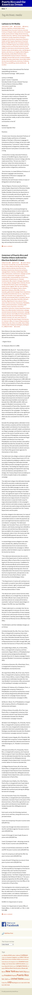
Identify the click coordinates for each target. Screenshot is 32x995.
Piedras (4, 304)
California (14, 35)
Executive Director (24, 959)
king (6, 966)
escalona (17, 326)
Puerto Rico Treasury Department (17, 308)
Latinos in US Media (11, 24)
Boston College (14, 34)
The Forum (16, 263)
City (5, 957)
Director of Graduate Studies (20, 43)
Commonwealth (6, 277)
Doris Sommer (20, 44)
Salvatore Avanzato (7, 317)
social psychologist (25, 57)
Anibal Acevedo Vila (14, 266)
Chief (3, 273)
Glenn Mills (16, 290)
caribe (3, 957)
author (13, 955)
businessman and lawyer (21, 270)
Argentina (9, 28)
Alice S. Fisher (5, 266)
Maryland (7, 299)
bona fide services (21, 268)
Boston (8, 34)
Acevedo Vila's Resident (22, 264)
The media (9, 59)
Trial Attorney (25, 319)
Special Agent (17, 319)
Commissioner (8, 273)
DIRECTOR (10, 43)
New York (10, 971)
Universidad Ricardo (11, 61)
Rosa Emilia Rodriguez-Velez (19, 315)
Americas (4, 28)
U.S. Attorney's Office (7, 321)
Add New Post (9, 933)
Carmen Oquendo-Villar (23, 35)
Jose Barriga (25, 50)
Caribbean (24, 955)
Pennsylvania (19, 303)
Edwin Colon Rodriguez (21, 284)
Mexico (19, 968)
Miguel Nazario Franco (12, 301)
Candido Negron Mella (21, 272)
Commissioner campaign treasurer (16, 275)
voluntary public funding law (9, 325)
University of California (23, 61)
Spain (9, 979)
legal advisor (20, 295)
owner (3, 303)
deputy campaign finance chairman (16, 283)
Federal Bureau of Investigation (10, 288)
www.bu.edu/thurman (20, 63)
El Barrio (10, 959)
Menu (3, 9)
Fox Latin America (10, 48)
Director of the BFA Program (9, 44)
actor (3, 955)
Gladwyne (10, 290)
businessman (10, 270)
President (8, 975)
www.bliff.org (11, 63)
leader (14, 966)
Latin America (9, 52)
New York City (20, 971)
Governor (22, 290)
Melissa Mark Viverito (11, 968)
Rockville (9, 315)
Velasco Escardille (16, 323)
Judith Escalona (20, 964)
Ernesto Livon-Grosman (12, 46)
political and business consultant (14, 304)
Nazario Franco (22, 301)
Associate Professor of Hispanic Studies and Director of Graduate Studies (16, 32)
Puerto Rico (14, 306)
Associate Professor (17, 30)
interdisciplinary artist (16, 50)
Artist (10, 955)
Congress (14, 957)
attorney (13, 268)
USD (10, 323)
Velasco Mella (25, 323)
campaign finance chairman (9, 272)
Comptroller (5, 279)
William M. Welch (8, 326)
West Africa (5, 63)
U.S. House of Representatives (21, 321)
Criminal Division (12, 279)
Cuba (18, 957)
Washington (19, 325)
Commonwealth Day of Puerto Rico (19, 277)
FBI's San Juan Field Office (21, 286)
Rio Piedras (21, 314)
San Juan (14, 317)
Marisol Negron (24, 52)
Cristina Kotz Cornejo (7, 37)
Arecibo (22, 266)
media (11, 54)
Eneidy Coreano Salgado (8, 286)
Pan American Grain (10, 303)
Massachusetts (5, 54)
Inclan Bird (5, 294)
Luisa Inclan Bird (11, 297)
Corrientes (18, 26)
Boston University (23, 34)
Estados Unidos (16, 959)
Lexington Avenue (21, 966)
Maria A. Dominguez (20, 297)
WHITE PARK (21, 982)
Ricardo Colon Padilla (12, 314)
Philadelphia (26, 303)
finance (20, 288)
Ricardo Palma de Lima (13, 57)
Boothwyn (4, 270)
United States (15, 59)
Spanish (4, 59)
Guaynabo (4, 292)
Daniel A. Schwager (17, 281)
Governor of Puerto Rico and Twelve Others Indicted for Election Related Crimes (15, 257)
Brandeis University (7, 35)
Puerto (8, 306)
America (26, 26)
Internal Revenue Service (15, 294)
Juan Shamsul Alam (10, 964)
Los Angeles (17, 52)
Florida (17, 961)
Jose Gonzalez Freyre (10, 295)
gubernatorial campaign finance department (18, 292)
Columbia (9, 957)
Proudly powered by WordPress (10, 991)
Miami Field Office (18, 299)
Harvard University (19, 48)
